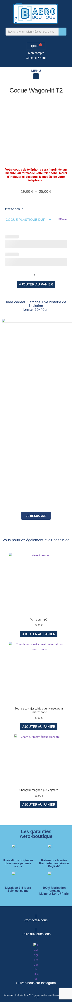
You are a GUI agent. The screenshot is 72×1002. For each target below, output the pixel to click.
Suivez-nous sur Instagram (36, 983)
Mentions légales (39, 994)
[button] (36, 76)
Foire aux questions (36, 934)
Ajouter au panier (36, 284)
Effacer (62, 219)
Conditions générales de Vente (51, 995)
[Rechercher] (62, 32)
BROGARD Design (22, 994)
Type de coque (14, 209)
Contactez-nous (36, 57)
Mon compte (36, 53)
